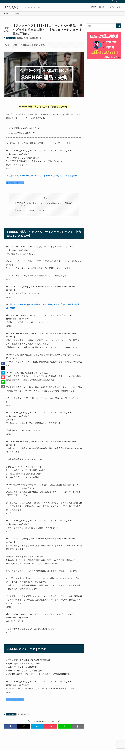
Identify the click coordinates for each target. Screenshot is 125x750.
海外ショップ (24, 714)
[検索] (119, 1)
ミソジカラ (11, 7)
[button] (10, 726)
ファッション (11, 38)
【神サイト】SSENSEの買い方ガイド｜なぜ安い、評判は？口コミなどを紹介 (42, 175)
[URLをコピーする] (77, 726)
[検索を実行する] (118, 25)
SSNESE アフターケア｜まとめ (31, 210)
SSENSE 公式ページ (15, 182)
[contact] (116, 1)
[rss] (113, 1)
